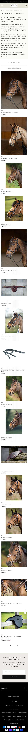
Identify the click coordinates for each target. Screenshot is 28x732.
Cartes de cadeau (22, 712)
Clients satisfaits (17, 716)
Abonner (14, 677)
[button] (2, 5)
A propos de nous (18, 705)
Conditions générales (14, 709)
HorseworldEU (15, 696)
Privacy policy (7, 719)
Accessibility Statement (18, 719)
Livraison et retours (6, 716)
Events (24, 716)
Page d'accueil (5, 10)
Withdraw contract (14, 723)
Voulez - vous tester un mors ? (9, 712)
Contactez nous (9, 705)
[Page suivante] (21, 646)
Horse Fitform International (16, 10)
